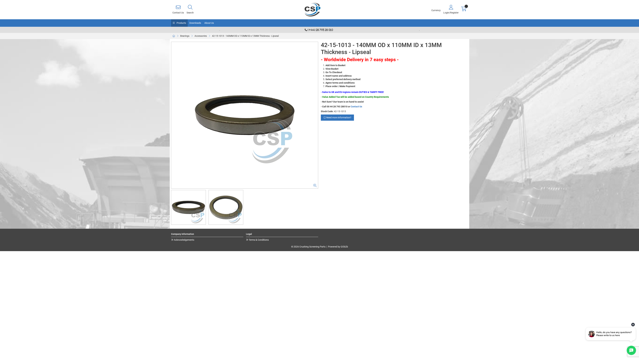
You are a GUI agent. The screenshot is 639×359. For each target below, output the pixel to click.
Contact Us (356, 106)
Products (181, 23)
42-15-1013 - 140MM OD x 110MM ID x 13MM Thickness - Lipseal (245, 36)
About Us (209, 23)
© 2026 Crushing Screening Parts (308, 246)
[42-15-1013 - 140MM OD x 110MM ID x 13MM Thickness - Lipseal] (244, 115)
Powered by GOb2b (338, 246)
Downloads (195, 23)
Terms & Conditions (258, 240)
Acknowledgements (183, 240)
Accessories (201, 36)
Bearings (184, 36)
